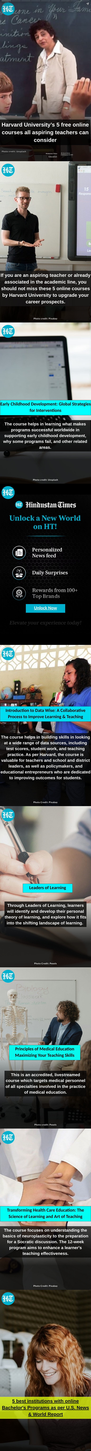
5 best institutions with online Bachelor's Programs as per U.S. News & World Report (45, 1408)
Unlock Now (45, 608)
